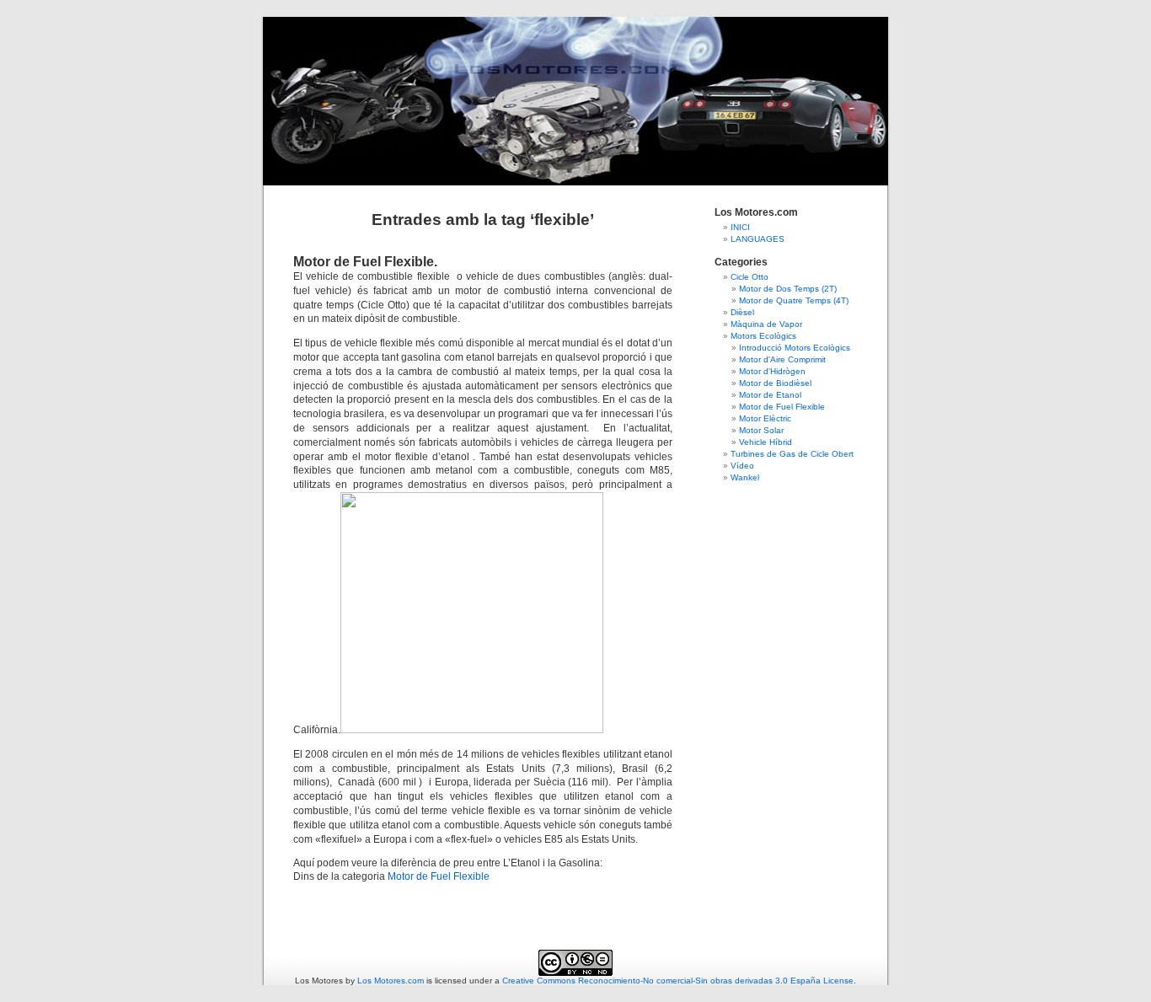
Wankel (745, 477)
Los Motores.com (390, 980)
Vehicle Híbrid (765, 442)
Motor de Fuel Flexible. (365, 262)
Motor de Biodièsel (775, 383)
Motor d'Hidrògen (772, 371)
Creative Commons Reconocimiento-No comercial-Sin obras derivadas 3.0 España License (678, 980)
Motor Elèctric (765, 418)
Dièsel (742, 312)
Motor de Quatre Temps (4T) (794, 300)
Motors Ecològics (763, 335)
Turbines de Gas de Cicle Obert (792, 453)
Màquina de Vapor (766, 324)
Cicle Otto (749, 276)
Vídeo (742, 465)
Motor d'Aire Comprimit (782, 359)
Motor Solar (761, 430)
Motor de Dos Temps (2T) (788, 288)
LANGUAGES (757, 239)
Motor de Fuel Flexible (439, 876)
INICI (740, 227)
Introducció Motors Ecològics (794, 347)
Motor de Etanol (770, 394)
